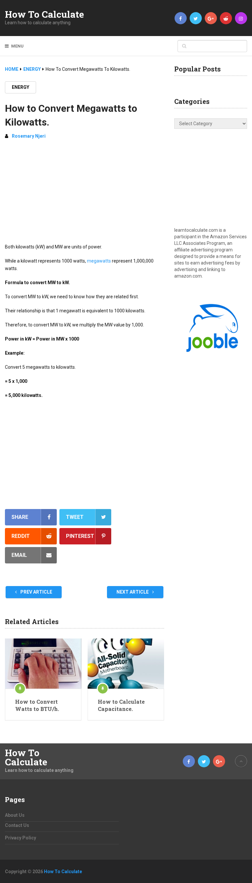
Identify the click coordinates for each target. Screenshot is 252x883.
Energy (20, 87)
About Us (15, 815)
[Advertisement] (84, 194)
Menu (17, 46)
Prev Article (35, 592)
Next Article (133, 592)
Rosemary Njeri (29, 136)
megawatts (99, 261)
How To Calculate (44, 14)
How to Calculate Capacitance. (121, 705)
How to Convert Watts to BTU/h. (37, 705)
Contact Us (17, 825)
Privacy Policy (20, 837)
